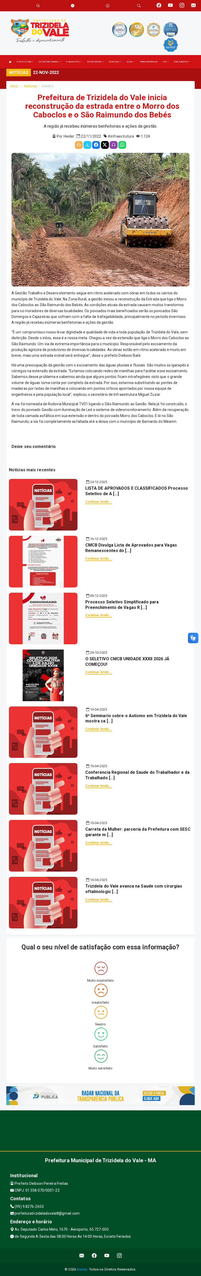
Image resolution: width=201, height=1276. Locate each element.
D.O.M (129, 62)
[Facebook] (96, 145)
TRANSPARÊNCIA (148, 62)
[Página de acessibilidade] (107, 6)
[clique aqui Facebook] (94, 1255)
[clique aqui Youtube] (106, 1255)
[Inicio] (10, 61)
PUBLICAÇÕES (181, 62)
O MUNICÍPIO (73, 62)
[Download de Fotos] (87, 145)
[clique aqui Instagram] (119, 1255)
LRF (165, 62)
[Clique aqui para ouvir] (114, 145)
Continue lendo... (98, 502)
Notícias (30, 86)
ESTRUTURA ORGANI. (49, 62)
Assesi (82, 1269)
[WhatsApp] (122, 145)
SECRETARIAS (94, 62)
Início (14, 86)
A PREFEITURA (24, 62)
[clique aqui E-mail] (81, 1255)
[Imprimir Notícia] (79, 145)
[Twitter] (105, 145)
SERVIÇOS (114, 62)
